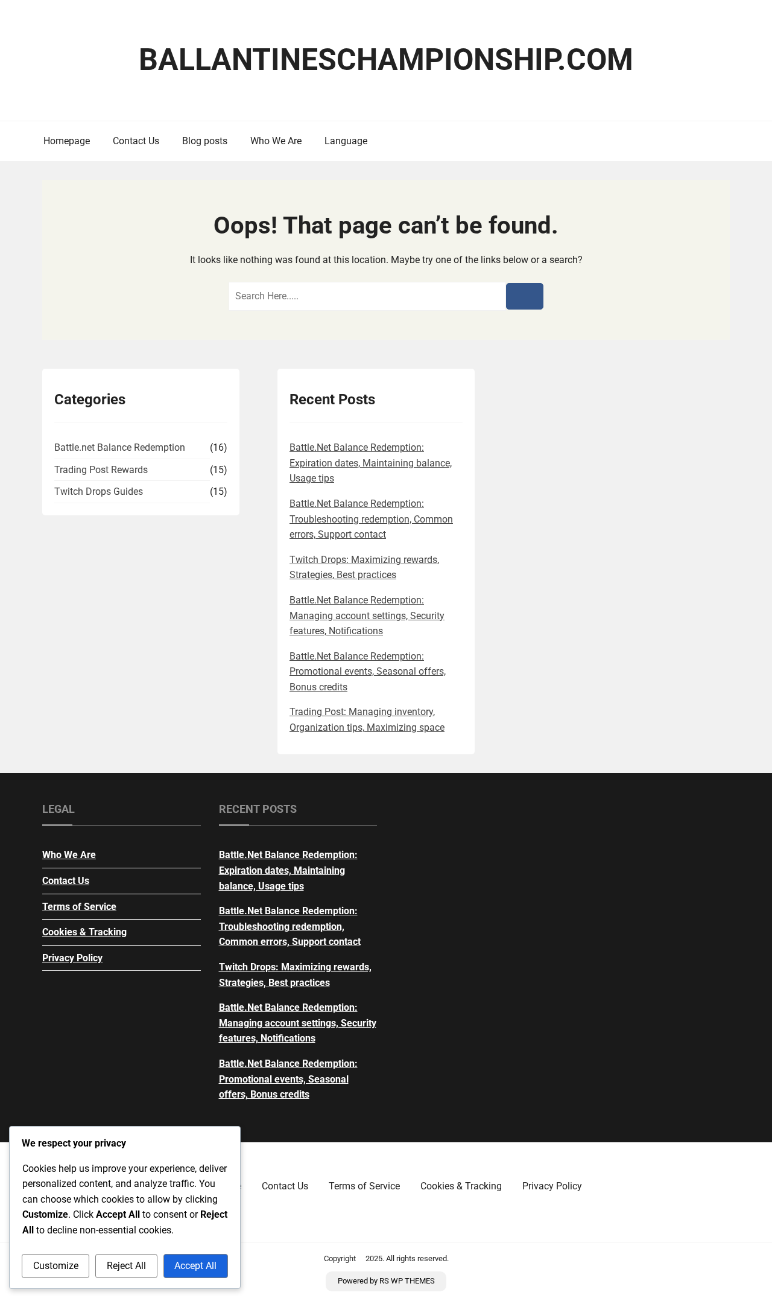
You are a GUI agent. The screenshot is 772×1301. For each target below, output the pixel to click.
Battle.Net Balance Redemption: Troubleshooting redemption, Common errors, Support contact (371, 519)
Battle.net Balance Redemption (119, 447)
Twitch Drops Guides (98, 491)
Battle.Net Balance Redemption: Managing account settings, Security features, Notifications (367, 615)
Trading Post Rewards (101, 470)
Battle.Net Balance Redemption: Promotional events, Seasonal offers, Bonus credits (368, 671)
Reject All (126, 1265)
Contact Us (136, 141)
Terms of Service (79, 906)
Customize (55, 1265)
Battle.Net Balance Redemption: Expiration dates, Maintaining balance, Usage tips (371, 463)
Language (345, 141)
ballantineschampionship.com (386, 59)
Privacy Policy (72, 958)
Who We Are (276, 141)
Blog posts (204, 141)
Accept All (195, 1265)
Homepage (66, 141)
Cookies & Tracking (84, 932)
